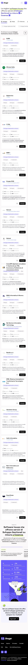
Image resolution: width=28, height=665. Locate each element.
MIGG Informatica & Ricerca (14, 295)
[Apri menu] (25, 3)
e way (8, 124)
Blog (6, 647)
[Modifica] (19, 13)
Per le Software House (15, 647)
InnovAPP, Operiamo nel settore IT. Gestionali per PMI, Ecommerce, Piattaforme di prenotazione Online (15, 267)
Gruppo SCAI (10, 181)
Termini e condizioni (12, 660)
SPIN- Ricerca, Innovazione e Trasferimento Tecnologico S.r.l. (15, 381)
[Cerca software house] (22, 3)
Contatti (21, 643)
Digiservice (9, 95)
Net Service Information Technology (13, 324)
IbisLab (8, 238)
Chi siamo (14, 643)
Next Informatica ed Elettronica (12, 467)
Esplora (8, 643)
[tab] (4, 21)
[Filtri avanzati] (25, 32)
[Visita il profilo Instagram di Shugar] (5, 652)
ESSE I (8, 153)
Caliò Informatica (11, 438)
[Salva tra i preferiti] (17, 61)
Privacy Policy (17, 659)
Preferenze (3, 660)
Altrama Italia (10, 67)
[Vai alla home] (4, 3)
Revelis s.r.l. (10, 352)
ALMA (8, 38)
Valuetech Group (11, 409)
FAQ (2, 647)
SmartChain (10, 495)
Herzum (8, 210)
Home (2, 643)
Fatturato (3, 551)
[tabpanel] (14, 27)
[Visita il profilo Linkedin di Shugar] (2, 652)
